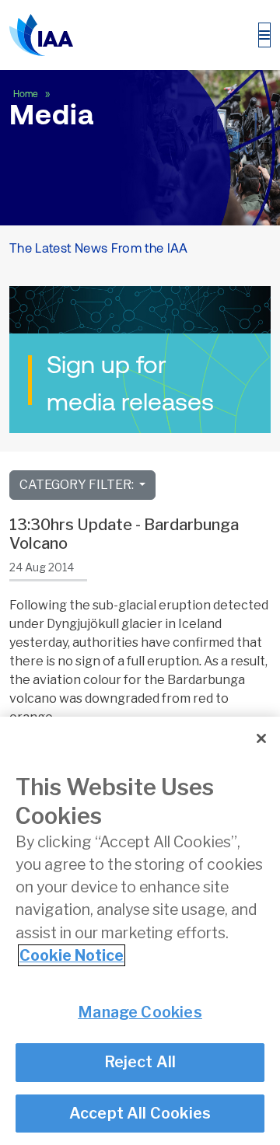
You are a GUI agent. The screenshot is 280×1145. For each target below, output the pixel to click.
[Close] (261, 738)
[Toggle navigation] (264, 35)
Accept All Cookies (140, 1113)
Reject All (140, 1061)
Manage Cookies (140, 1012)
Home (26, 94)
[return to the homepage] (41, 35)
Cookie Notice (71, 955)
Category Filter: (77, 484)
